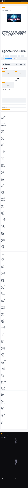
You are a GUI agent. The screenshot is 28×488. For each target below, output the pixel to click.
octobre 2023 (3, 274)
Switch (15, 466)
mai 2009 (2, 224)
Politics (2, 415)
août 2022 (2, 280)
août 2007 (2, 382)
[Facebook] (2, 437)
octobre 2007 (3, 241)
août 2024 (2, 126)
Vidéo (2, 421)
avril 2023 (2, 139)
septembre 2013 (3, 179)
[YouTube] (4, 437)
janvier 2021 (2, 145)
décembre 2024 (3, 122)
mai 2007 (2, 245)
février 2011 (2, 206)
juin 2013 (2, 321)
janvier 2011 (2, 207)
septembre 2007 (3, 242)
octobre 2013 (3, 178)
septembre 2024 (3, 125)
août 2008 (2, 232)
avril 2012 (2, 194)
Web (1, 422)
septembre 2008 (3, 231)
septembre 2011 (3, 200)
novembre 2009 (3, 219)
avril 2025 (2, 259)
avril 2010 (2, 354)
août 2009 (2, 361)
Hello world (2, 404)
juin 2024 (2, 267)
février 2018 (2, 153)
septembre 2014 (3, 308)
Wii (1, 423)
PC (18, 50)
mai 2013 (2, 322)
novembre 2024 (3, 123)
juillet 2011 (2, 341)
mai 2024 (2, 268)
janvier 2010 (2, 217)
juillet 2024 (2, 266)
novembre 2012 (3, 327)
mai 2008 (2, 235)
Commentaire (3, 97)
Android (2, 395)
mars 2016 (2, 158)
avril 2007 (2, 246)
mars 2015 (2, 164)
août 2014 (2, 169)
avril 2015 (2, 163)
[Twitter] (1, 437)
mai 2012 (2, 193)
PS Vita (2, 416)
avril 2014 (2, 173)
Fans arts (2, 401)
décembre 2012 (3, 187)
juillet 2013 (2, 320)
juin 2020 (2, 286)
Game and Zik (3, 403)
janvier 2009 (3, 228)
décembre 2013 (3, 176)
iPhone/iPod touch (3, 407)
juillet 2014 (2, 170)
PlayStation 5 (3, 414)
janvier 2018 (2, 293)
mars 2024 (2, 130)
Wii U (2, 424)
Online (2, 410)
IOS (1, 406)
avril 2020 (2, 288)
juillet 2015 (2, 300)
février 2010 (2, 356)
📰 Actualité (3, 7)
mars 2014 (2, 174)
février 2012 (2, 335)
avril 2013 (2, 183)
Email (3, 106)
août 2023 (2, 135)
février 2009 (3, 227)
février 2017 (2, 156)
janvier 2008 (3, 238)
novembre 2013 (3, 177)
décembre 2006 (3, 389)
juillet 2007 (2, 383)
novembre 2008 (3, 369)
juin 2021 (2, 142)
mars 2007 (2, 247)
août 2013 (2, 180)
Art (1, 396)
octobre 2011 (3, 199)
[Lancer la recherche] (26, 1)
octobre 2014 (3, 307)
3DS (1, 393)
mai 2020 (2, 287)
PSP (15, 465)
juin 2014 (2, 171)
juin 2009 (2, 363)
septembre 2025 (3, 116)
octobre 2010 (3, 349)
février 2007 (3, 248)
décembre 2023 (3, 133)
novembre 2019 (3, 149)
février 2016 (2, 159)
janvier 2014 (2, 315)
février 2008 (3, 237)
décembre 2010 (3, 208)
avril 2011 (2, 204)
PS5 (15, 464)
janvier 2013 (2, 186)
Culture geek (16, 440)
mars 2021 (2, 144)
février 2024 (3, 131)
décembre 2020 (3, 146)
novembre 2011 (3, 198)
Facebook (10, 58)
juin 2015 (2, 301)
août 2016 (2, 157)
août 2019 (2, 150)
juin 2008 (2, 234)
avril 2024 (2, 129)
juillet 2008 (2, 233)
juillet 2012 (2, 191)
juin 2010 (2, 213)
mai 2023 (2, 138)
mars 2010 (2, 355)
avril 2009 (2, 225)
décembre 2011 (3, 197)
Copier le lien (14, 58)
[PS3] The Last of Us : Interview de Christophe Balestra (6, 90)
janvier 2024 (3, 132)
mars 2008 (2, 376)
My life (2, 408)
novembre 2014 (3, 167)
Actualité (4, 82)
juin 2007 (2, 244)
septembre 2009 (3, 221)
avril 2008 (2, 375)
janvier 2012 (2, 336)
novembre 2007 (3, 240)
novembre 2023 (3, 273)
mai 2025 (2, 119)
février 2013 (2, 185)
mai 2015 (2, 302)
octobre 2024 (3, 124)
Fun (1, 402)
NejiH (3, 10)
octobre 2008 (3, 370)
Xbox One (2, 427)
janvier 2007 (3, 388)
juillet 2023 (2, 136)
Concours (2, 397)
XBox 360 (2, 426)
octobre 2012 (3, 328)
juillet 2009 (2, 362)
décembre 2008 (3, 368)
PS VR (2, 417)
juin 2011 (2, 342)
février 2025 (2, 260)
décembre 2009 (3, 218)
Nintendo (2, 409)
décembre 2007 (3, 239)
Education (2, 399)
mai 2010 (2, 214)
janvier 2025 (2, 261)
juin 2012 (2, 192)
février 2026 (3, 115)
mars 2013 (2, 184)
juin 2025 (2, 118)
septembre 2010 (3, 210)
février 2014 (2, 314)
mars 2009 (2, 226)
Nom (2, 103)
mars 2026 (2, 254)
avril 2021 (2, 143)
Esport (2, 400)
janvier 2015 (2, 165)
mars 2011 (2, 205)
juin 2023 (2, 137)
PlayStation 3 (16, 458)
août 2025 (2, 117)
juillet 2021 (2, 281)
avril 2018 (2, 152)
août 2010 (2, 211)
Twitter (6, 58)
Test (1, 420)
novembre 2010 (3, 348)
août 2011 (2, 201)
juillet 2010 (2, 212)
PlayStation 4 (3, 413)
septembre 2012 (3, 329)
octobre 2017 (3, 295)
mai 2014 (2, 172)
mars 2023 (2, 140)
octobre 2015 (3, 160)
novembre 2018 (3, 151)
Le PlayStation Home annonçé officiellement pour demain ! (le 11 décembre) (20, 78)
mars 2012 (2, 334)
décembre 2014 (3, 166)
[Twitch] (5, 437)
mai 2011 (2, 203)
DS (15, 441)
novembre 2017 (3, 294)
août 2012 (2, 190)
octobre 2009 (3, 220)
